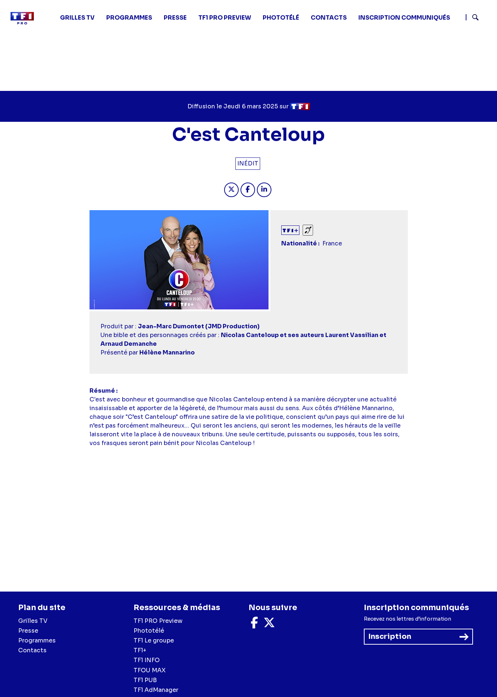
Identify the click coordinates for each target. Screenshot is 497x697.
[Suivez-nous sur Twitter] (269, 625)
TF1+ (140, 650)
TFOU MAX (150, 670)
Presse (175, 17)
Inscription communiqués (404, 17)
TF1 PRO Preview (158, 621)
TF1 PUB (145, 680)
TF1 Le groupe (154, 640)
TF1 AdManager (156, 690)
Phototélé (281, 17)
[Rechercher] (478, 18)
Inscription (389, 636)
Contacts (32, 650)
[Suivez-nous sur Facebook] (254, 625)
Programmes (37, 640)
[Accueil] (25, 18)
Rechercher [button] (472, 17)
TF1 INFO (147, 660)
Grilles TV (77, 17)
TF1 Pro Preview (224, 17)
